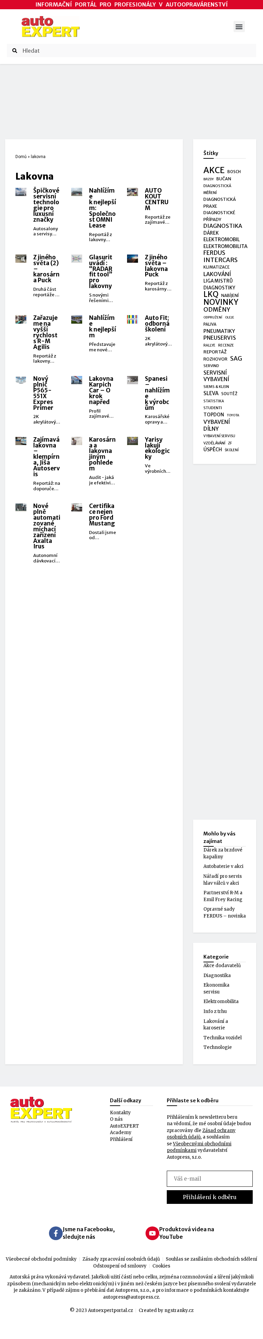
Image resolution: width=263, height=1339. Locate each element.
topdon (213, 415)
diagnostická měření (217, 189)
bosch (234, 171)
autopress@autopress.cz (131, 1297)
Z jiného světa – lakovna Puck (156, 266)
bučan (223, 178)
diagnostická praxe (219, 203)
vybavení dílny (216, 425)
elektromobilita (225, 246)
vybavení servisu (219, 436)
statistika (213, 401)
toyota (233, 415)
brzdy (208, 179)
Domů (21, 156)
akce (214, 170)
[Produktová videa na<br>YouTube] (152, 1233)
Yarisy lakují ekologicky (157, 448)
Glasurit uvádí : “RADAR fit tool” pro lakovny (100, 272)
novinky (220, 302)
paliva (209, 324)
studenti (212, 407)
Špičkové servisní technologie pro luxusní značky (46, 205)
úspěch (212, 449)
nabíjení (230, 295)
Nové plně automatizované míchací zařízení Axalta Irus (46, 526)
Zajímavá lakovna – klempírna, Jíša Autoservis (46, 457)
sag (236, 358)
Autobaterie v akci (223, 866)
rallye (209, 345)
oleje (229, 317)
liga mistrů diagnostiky (219, 284)
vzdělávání (214, 443)
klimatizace (216, 267)
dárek (211, 233)
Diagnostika (217, 975)
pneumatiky (219, 331)
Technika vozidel (222, 1038)
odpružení (212, 317)
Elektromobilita (221, 1001)
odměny (216, 310)
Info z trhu (215, 1011)
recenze (226, 345)
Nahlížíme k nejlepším (102, 326)
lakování (217, 274)
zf (230, 443)
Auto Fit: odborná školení (157, 323)
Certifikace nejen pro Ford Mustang (102, 514)
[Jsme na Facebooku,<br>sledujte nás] (56, 1233)
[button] (239, 26)
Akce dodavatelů (222, 965)
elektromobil (221, 239)
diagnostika (222, 226)
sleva (210, 393)
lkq (210, 294)
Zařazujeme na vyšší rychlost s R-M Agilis (45, 332)
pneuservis (219, 338)
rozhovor (215, 359)
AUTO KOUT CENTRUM (156, 199)
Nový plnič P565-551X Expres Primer (43, 393)
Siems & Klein (216, 386)
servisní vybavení (216, 376)
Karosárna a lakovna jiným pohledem (102, 454)
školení (232, 450)
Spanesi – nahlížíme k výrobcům (157, 393)
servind (211, 365)
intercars (220, 260)
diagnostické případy (219, 216)
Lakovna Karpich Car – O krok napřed (101, 390)
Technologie (217, 1047)
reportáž (215, 351)
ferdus (214, 253)
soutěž (229, 393)
